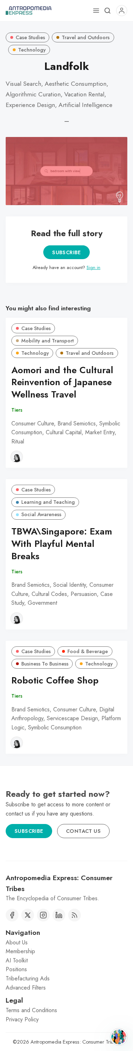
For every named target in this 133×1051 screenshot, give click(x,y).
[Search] (107, 10)
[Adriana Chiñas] (16, 457)
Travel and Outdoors (86, 37)
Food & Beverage (87, 651)
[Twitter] (27, 915)
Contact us (83, 831)
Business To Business (44, 663)
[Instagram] (43, 915)
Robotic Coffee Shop (55, 680)
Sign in (93, 267)
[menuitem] (66, 942)
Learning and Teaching (48, 502)
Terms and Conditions (31, 1010)
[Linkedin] (58, 915)
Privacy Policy (22, 1019)
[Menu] (96, 10)
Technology (32, 49)
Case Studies (30, 37)
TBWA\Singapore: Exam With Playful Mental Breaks (61, 544)
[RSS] (74, 915)
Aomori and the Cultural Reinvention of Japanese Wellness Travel (62, 382)
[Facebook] (12, 915)
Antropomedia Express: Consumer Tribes (75, 1041)
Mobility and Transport (47, 340)
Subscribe (66, 252)
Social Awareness (41, 514)
